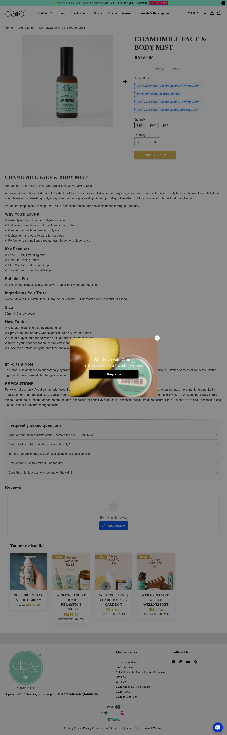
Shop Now (113, 374)
